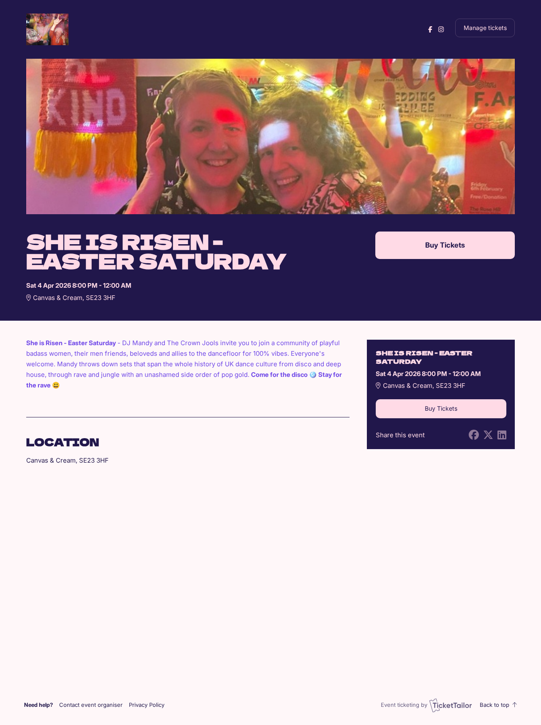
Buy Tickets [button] (445, 245)
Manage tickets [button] (485, 28)
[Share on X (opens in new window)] (488, 435)
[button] (91, 704)
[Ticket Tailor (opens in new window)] (450, 705)
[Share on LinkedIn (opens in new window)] (501, 435)
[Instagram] (441, 29)
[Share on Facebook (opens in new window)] (474, 435)
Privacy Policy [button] (146, 704)
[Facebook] (430, 29)
